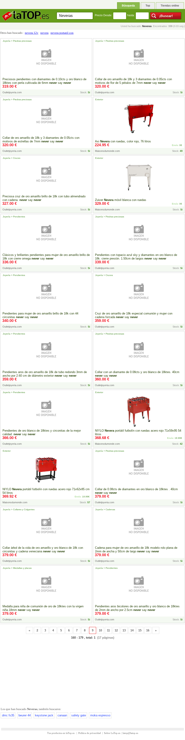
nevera (44, 32)
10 (100, 630)
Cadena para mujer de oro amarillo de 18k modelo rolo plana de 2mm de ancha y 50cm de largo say (136, 549)
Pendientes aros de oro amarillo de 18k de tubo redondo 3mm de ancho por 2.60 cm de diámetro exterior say (44, 373)
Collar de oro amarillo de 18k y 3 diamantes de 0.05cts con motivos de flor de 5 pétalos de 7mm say (133, 80)
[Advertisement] (92, 672)
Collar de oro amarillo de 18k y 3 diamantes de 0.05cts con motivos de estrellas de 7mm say (40, 139)
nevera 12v (31, 32)
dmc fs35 (8, 715)
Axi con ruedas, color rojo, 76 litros (123, 141)
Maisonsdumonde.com (107, 151)
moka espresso (100, 715)
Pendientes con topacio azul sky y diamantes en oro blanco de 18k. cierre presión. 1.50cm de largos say (136, 256)
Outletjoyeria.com (12, 92)
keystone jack (44, 715)
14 (132, 630)
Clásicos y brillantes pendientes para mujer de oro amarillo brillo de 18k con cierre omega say (46, 256)
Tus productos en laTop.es (61, 733)
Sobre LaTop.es (112, 733)
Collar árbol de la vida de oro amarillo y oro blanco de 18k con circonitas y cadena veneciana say (42, 549)
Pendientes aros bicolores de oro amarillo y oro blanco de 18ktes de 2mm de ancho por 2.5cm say (137, 608)
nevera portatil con (62, 32)
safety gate (78, 715)
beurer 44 (24, 715)
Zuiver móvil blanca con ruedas (120, 200)
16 (147, 630)
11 (108, 630)
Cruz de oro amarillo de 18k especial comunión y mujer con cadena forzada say (133, 315)
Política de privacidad (89, 733)
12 (116, 630)
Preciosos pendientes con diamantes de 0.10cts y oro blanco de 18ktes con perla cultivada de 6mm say (44, 80)
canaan (62, 715)
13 (124, 630)
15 (139, 630)
